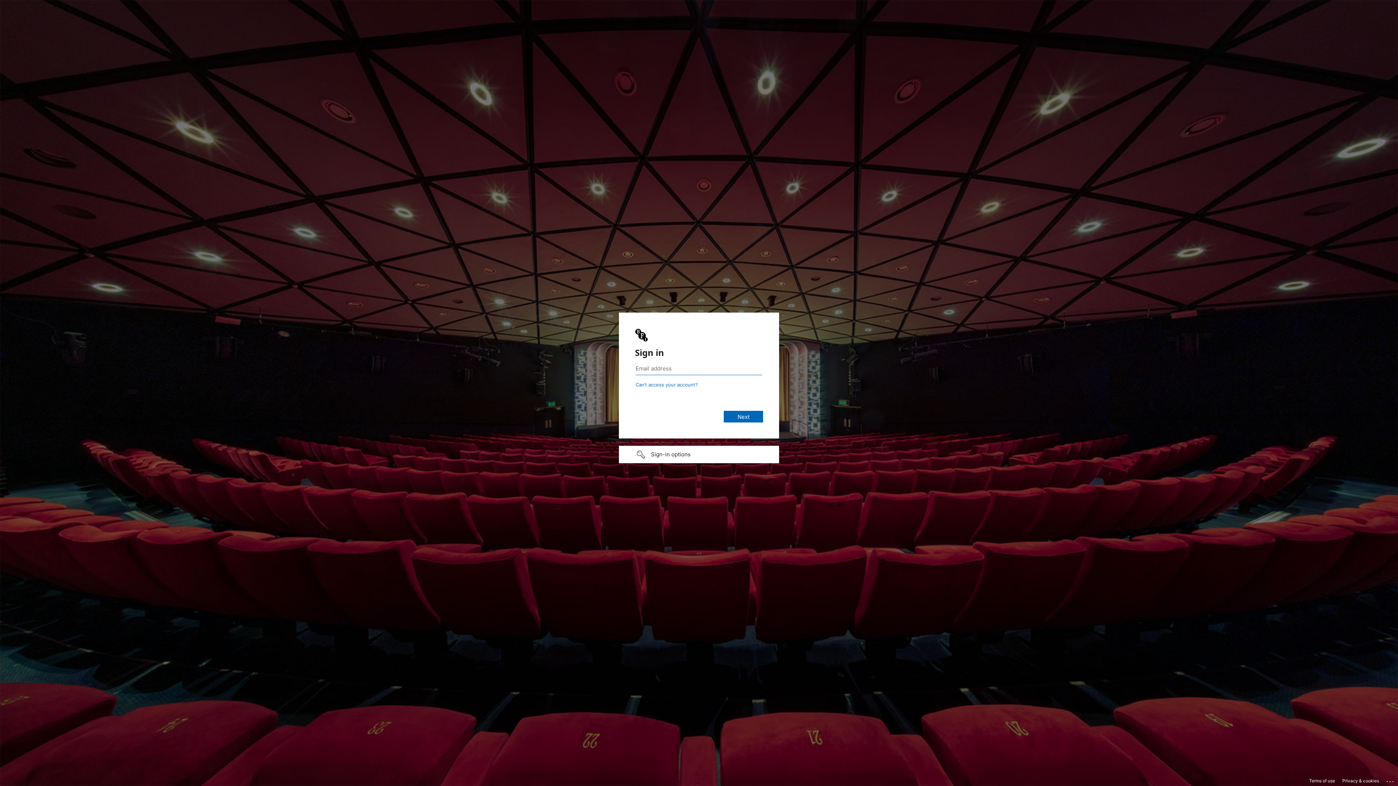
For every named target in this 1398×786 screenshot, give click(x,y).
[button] (699, 454)
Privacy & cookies (1360, 780)
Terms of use (1322, 780)
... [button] (1390, 779)
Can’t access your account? (667, 385)
